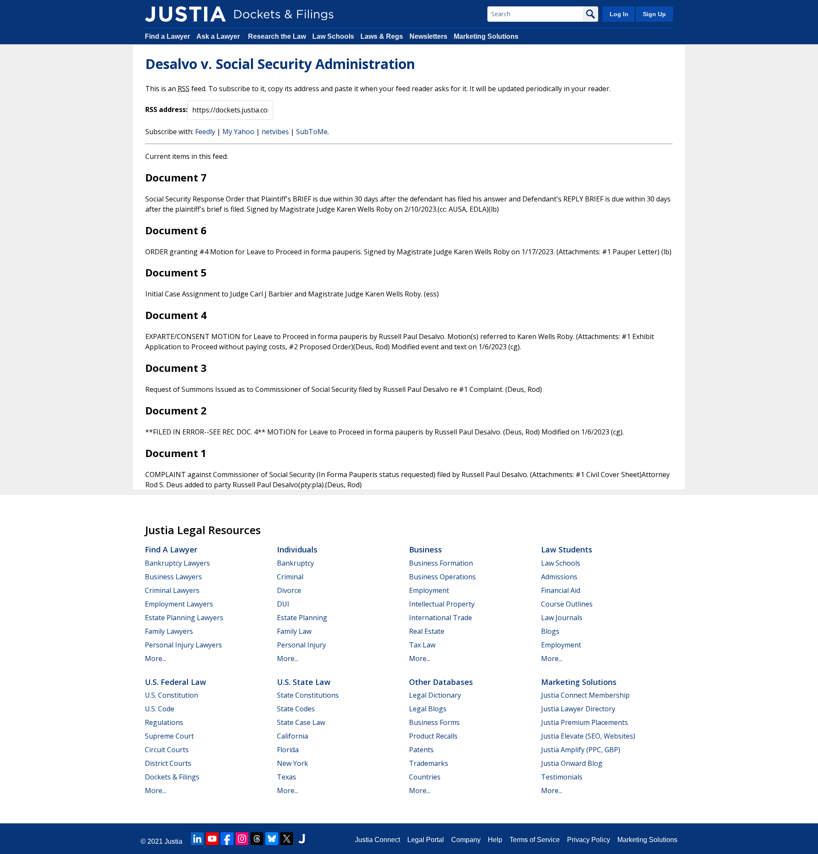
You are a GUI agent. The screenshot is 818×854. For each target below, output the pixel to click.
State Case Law (301, 722)
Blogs (550, 631)
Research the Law (277, 36)
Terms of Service (535, 839)
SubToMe (312, 131)
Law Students (566, 549)
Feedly (205, 131)
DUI (283, 604)
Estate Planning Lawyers (184, 617)
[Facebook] (227, 838)
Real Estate (426, 631)
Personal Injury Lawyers (183, 645)
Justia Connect (377, 839)
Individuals (297, 549)
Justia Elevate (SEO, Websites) (588, 736)
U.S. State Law (304, 682)
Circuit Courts (167, 749)
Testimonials (561, 777)
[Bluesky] (271, 838)
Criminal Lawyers (172, 590)
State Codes (296, 708)
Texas (286, 777)
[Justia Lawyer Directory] (301, 838)
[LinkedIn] (197, 838)
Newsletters (428, 36)
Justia (173, 841)
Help (495, 839)
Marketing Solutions (486, 36)
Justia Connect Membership (585, 695)
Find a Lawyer (167, 36)
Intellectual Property (442, 604)
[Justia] (185, 14)
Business (425, 549)
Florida (288, 749)
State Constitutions (308, 695)
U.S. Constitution (171, 695)
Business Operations (442, 576)
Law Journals (561, 617)
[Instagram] (242, 838)
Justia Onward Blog (571, 763)
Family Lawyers (169, 631)
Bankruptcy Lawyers (177, 563)
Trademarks (428, 763)
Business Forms (434, 722)
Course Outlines (567, 604)
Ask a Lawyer (219, 36)
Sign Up (654, 14)
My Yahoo (238, 131)
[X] (286, 838)
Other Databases (441, 682)
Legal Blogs (427, 708)
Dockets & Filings (172, 777)
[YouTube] (212, 838)
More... (155, 658)
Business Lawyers (173, 576)
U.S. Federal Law (175, 682)
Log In (619, 14)
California (292, 736)
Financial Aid (560, 590)
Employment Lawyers (179, 604)
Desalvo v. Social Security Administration (280, 64)
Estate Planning (302, 617)
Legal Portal (425, 839)
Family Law (294, 631)
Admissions (559, 576)
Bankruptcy (295, 563)
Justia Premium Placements (584, 722)
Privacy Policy (588, 839)
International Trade (440, 617)
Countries (425, 777)
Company (466, 839)
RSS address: (166, 109)
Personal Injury (301, 645)
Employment (429, 590)
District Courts (168, 763)
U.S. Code (159, 708)
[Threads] (257, 838)
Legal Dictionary (435, 695)
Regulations (164, 722)
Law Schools (333, 36)
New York (292, 763)
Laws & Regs (381, 36)
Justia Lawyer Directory (578, 708)
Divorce (289, 590)
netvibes (275, 131)
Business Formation (441, 563)
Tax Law (422, 645)
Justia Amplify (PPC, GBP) (580, 749)
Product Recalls (433, 736)
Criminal (290, 576)
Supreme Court (169, 736)
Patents (421, 749)
